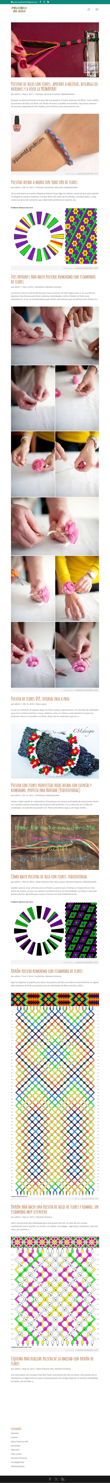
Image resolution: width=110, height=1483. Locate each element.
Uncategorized (17, 1462)
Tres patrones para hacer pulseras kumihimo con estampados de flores (53, 279)
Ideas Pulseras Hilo (44, 882)
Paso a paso (41, 704)
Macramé (59, 187)
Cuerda (14, 1437)
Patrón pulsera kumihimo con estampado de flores (47, 971)
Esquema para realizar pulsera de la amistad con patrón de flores (52, 1361)
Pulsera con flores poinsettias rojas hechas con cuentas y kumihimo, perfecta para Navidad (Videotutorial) (51, 787)
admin (17, 94)
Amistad (39, 94)
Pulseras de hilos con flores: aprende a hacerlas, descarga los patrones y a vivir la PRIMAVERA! (54, 86)
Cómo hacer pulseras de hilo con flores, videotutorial (49, 876)
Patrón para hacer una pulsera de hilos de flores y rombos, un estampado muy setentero (55, 1209)
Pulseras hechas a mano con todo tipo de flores (44, 182)
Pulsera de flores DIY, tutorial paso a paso (40, 698)
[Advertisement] (31, 1405)
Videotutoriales (68, 94)
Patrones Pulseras (52, 94)
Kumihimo (49, 187)
